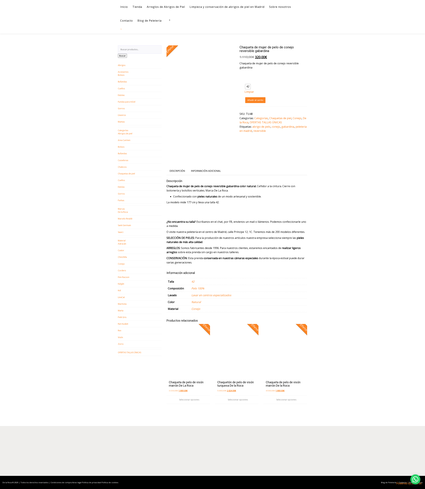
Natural (196, 302)
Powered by (409, 483)
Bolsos (121, 75)
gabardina (287, 126)
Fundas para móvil (126, 101)
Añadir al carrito (255, 100)
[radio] (248, 86)
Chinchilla (122, 257)
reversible (259, 131)
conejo (276, 126)
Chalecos (122, 167)
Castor (121, 250)
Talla (248, 81)
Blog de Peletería (149, 20)
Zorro (121, 344)
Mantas (121, 121)
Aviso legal (77, 482)
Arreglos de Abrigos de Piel (166, 7)
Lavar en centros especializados (211, 295)
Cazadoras (123, 160)
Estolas (121, 95)
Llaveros (122, 115)
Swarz (120, 232)
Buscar (122, 55)
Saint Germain (124, 225)
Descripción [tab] (177, 170)
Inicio (124, 7)
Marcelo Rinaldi (125, 218)
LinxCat (121, 297)
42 (192, 281)
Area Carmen (124, 140)
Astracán (122, 243)
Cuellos (121, 88)
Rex (119, 330)
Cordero (122, 270)
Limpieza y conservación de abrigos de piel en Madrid (227, 7)
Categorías (123, 130)
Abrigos (121, 65)
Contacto (126, 20)
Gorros (121, 108)
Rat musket (123, 323)
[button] (415, 479)
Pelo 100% (197, 288)
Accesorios (123, 71)
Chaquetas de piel (126, 173)
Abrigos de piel (125, 133)
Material (122, 240)
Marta (120, 310)
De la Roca (123, 212)
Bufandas (122, 81)
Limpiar (249, 92)
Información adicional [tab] (206, 170)
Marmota (122, 304)
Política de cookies (110, 482)
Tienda (137, 7)
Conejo (121, 263)
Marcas (121, 208)
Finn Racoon (123, 277)
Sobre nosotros (280, 7)
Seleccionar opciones (189, 399)
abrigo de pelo (261, 126)
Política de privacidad (91, 482)
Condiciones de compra (61, 482)
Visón (120, 337)
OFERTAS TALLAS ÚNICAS (129, 352)
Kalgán (121, 283)
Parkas (121, 200)
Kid (119, 290)
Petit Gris (122, 317)
